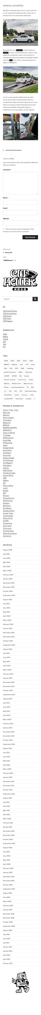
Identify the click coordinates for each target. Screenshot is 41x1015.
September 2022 (9, 744)
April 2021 (6, 814)
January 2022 (7, 777)
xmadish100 (8, 399)
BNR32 (5, 337)
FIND (22, 368)
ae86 (31, 361)
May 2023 (6, 711)
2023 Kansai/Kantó (10, 314)
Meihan (6, 383)
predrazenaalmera (14, 150)
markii (31, 380)
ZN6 (4, 344)
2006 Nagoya (7, 321)
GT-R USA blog (8, 460)
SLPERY (6, 521)
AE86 (5, 334)
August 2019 (7, 893)
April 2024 (6, 666)
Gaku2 (5, 445)
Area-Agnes (7, 420)
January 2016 (7, 951)
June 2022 (6, 757)
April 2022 (6, 765)
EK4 (4, 342)
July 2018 (6, 934)
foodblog (30, 368)
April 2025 (6, 616)
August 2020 (7, 848)
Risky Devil (7, 506)
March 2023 (7, 719)
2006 (6, 361)
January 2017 (7, 947)
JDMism (6, 480)
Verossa (24, 395)
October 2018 (8, 922)
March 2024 (7, 670)
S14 (15, 391)
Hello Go (6, 468)
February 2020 (8, 868)
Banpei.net (7, 423)
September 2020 (9, 843)
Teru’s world (7, 528)
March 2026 (7, 571)
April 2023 (6, 715)
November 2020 (9, 835)
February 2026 (8, 575)
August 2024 (7, 649)
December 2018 (8, 914)
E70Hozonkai (7, 443)
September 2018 (9, 926)
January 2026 (7, 579)
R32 (32, 387)
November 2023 (9, 686)
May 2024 (6, 661)
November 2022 (8, 736)
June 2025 (6, 608)
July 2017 (6, 943)
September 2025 (9, 595)
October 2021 (8, 790)
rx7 (5, 391)
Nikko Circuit (28, 383)
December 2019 (8, 877)
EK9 (16, 368)
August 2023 (7, 699)
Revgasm (6, 503)
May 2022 (6, 761)
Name (5, 198)
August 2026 (7, 550)
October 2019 (8, 885)
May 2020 (6, 860)
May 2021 (6, 810)
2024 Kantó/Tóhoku (10, 311)
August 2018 (7, 930)
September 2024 (9, 645)
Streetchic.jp (7, 523)
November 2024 (9, 637)
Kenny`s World (8, 486)
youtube (28, 399)
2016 (12, 361)
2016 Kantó (7, 318)
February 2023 (8, 724)
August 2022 (7, 748)
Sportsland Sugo (31, 391)
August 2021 (7, 798)
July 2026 (6, 554)
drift (21, 364)
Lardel (5, 488)
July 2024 (6, 653)
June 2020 (6, 856)
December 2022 (8, 732)
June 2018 (6, 939)
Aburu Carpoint (8, 418)
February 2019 (8, 905)
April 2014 (6, 955)
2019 (18, 361)
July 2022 (6, 752)
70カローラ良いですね (10, 410)
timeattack (8, 395)
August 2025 (7, 599)
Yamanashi (19, 399)
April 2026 (6, 566)
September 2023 (9, 695)
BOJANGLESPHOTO (10, 428)
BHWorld (6, 425)
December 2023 (9, 682)
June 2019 (6, 897)
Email (5, 208)
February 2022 (8, 773)
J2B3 (4, 478)
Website (6, 219)
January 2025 (7, 628)
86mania (6, 415)
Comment (7, 170)
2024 (25, 361)
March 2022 (7, 769)
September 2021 (9, 794)
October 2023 (8, 690)
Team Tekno (7, 526)
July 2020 (6, 852)
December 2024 (9, 633)
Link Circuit (22, 380)
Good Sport (7, 453)
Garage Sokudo (8, 448)
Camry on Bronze (9, 433)
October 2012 (8, 963)
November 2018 (8, 918)
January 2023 (7, 728)
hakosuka (28, 372)
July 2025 (6, 604)
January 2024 (7, 678)
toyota (16, 395)
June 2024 (6, 657)
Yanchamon (7, 536)
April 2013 (6, 959)
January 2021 (7, 827)
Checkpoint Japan (9, 473)
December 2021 (8, 781)
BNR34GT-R (7, 430)
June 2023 (6, 707)
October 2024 (8, 641)
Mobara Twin (16, 383)
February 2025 (8, 624)
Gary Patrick (7, 450)
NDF (4, 493)
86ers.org (6, 413)
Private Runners (8, 498)
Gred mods (7, 455)
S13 (10, 391)
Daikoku (14, 364)
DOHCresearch (8, 438)
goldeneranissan (10, 372)
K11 (4, 347)
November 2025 (9, 587)
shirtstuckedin (8, 516)
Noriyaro (6, 496)
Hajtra (20, 372)
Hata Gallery (7, 465)
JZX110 (14, 376)
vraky (32, 395)
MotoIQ (5, 491)
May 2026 (6, 562)
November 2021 (8, 786)
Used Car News (8, 531)
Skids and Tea (8, 518)
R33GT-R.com (8, 501)
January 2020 (7, 872)
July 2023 (6, 703)
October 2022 (8, 740)
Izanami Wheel (8, 475)
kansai (26, 376)
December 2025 (9, 583)
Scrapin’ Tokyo (8, 513)
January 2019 (7, 910)
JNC (4, 483)
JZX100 (5, 339)
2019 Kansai (7, 316)
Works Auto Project (10, 533)
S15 (21, 391)
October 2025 (8, 591)
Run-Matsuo (7, 508)
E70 (27, 364)
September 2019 (9, 889)
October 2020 (8, 839)
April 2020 (6, 864)
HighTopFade (7, 470)
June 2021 (6, 806)
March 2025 (7, 620)
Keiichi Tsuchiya (9, 380)
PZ (28, 387)
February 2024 (8, 674)
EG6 (5, 368)
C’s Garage (6, 435)
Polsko (6, 387)
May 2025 (6, 612)
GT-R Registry (8, 463)
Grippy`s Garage (8, 458)
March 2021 (7, 819)
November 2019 (8, 881)
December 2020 (9, 831)
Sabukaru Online (9, 511)
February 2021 (8, 823)
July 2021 (6, 802)
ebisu (33, 364)
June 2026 (6, 558)
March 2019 (7, 901)
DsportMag (7, 440)
